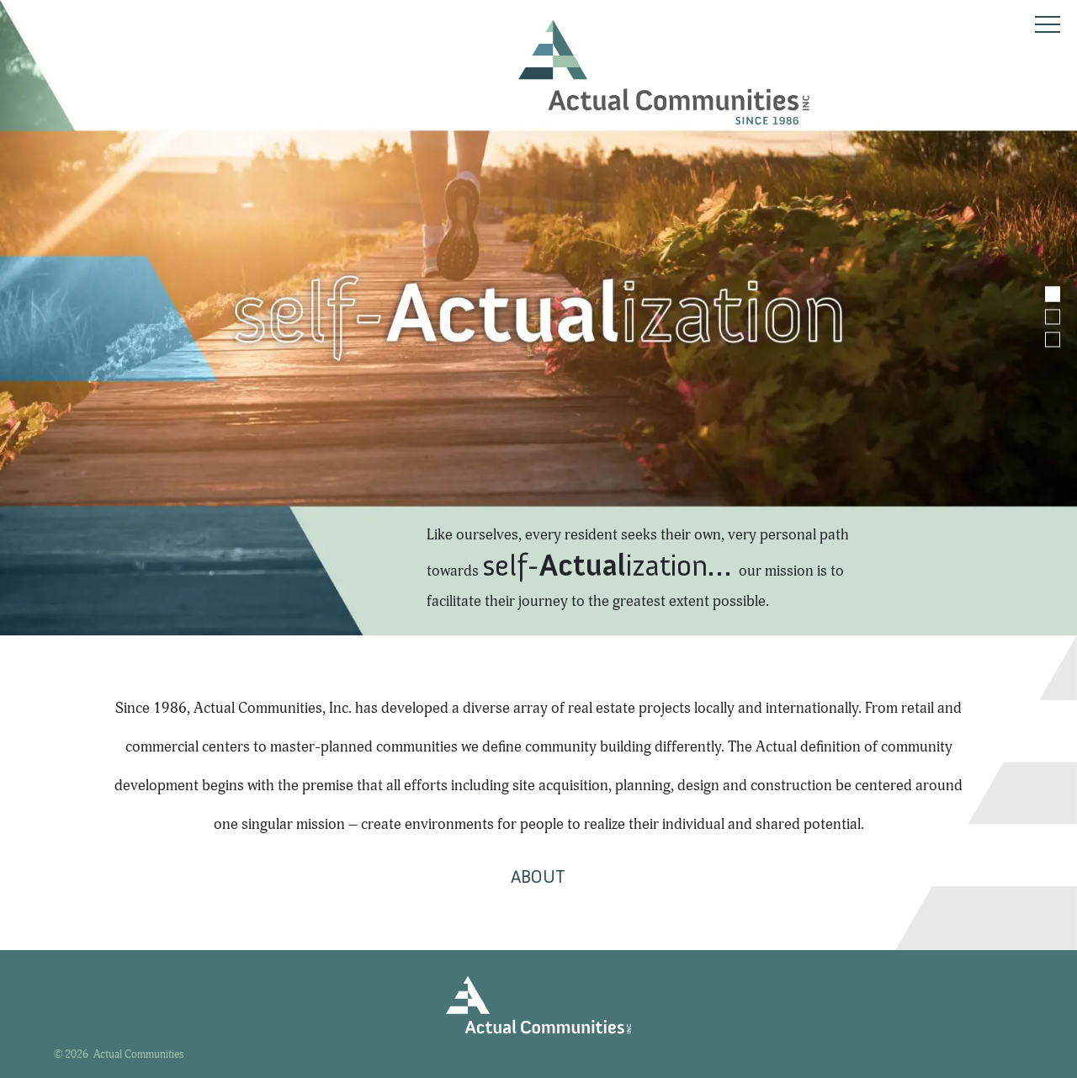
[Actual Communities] (664, 72)
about (538, 876)
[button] (1052, 293)
